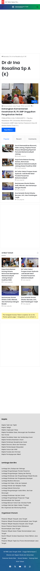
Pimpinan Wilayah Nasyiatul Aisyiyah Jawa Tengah (17, 523)
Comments (32, 139)
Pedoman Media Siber (9, 558)
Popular (6, 139)
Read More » (8, 130)
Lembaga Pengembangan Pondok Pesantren (16, 471)
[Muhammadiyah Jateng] (20, 7)
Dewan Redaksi (22, 558)
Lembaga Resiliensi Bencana (10, 481)
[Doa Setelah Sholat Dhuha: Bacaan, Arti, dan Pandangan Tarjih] (7, 196)
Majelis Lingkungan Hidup (10, 430)
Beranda (6, 56)
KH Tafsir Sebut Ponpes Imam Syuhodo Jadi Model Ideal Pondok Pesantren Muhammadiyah (29, 273)
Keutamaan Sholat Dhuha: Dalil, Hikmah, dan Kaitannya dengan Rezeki (26, 185)
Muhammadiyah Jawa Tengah (12, 106)
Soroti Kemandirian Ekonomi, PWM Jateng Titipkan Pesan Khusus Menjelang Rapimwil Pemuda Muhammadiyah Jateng (26, 150)
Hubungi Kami (33, 558)
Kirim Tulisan (20, 561)
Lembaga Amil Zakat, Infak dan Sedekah (14, 483)
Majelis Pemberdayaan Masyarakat (12, 447)
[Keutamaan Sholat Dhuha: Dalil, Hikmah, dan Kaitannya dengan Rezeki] (7, 186)
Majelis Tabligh (6, 427)
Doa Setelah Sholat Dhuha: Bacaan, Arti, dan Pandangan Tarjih (26, 195)
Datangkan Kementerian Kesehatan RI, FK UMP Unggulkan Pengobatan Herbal (18, 111)
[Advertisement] (20, 31)
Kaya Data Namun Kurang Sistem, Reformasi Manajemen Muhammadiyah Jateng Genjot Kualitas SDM (10, 274)
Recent (18, 139)
